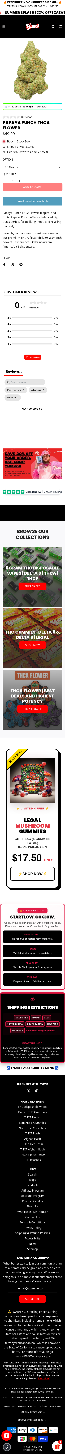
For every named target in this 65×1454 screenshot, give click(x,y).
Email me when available (33, 201)
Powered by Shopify (32, 1449)
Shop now (32, 645)
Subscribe (32, 1299)
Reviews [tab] (14, 371)
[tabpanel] (32, 413)
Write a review (33, 357)
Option (8, 159)
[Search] (53, 26)
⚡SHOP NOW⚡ (32, 873)
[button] (32, 318)
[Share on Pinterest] (21, 264)
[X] (28, 1091)
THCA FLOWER (32, 709)
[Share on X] (12, 264)
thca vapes (32, 586)
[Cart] (60, 26)
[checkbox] (13, 397)
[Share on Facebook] (4, 264)
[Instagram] (37, 1091)
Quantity (9, 174)
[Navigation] (4, 26)
